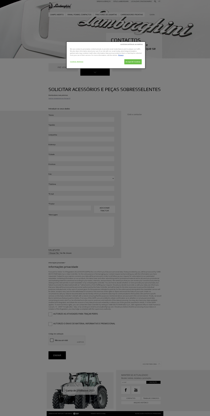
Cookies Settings (76, 62)
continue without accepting (131, 44)
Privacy (120, 55)
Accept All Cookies (133, 62)
